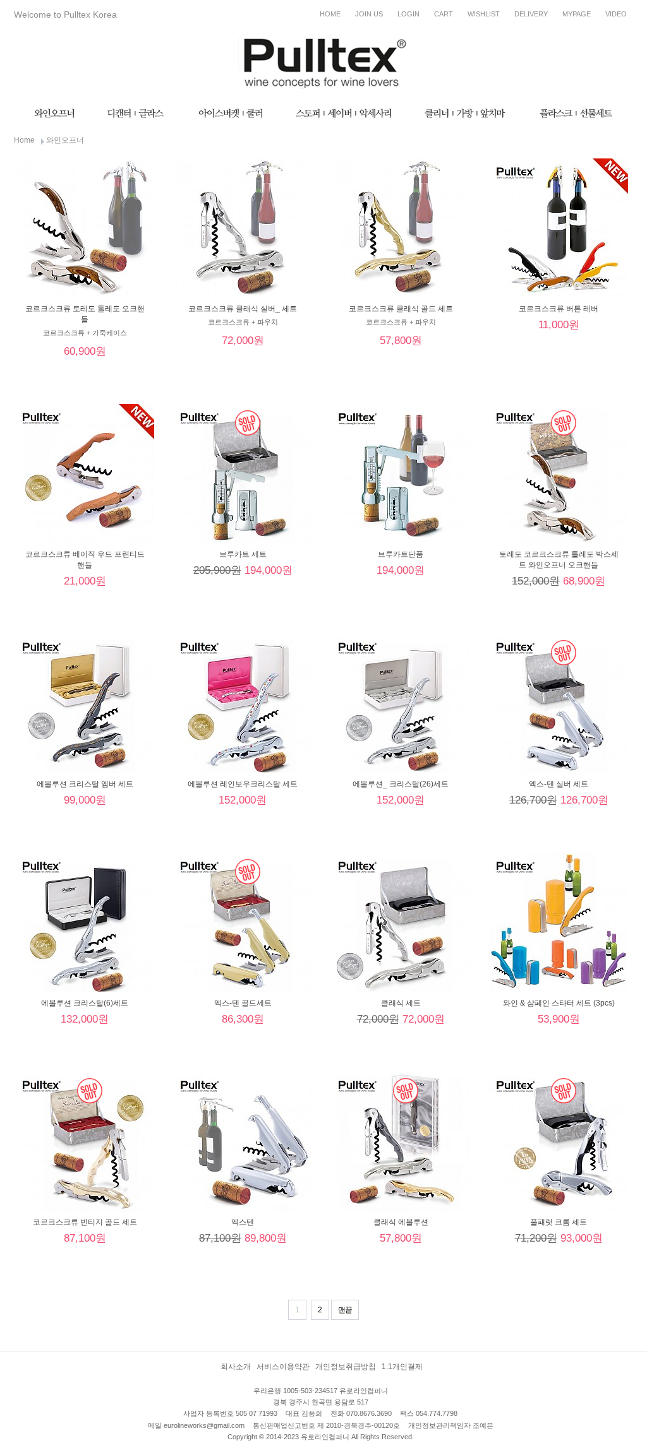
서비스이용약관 (283, 1366)
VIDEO (616, 14)
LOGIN (408, 14)
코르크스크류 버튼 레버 (558, 308)
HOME (330, 14)
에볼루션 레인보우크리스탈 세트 (243, 784)
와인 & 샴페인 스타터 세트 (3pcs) (559, 1003)
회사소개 (236, 1366)
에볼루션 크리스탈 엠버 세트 (85, 784)
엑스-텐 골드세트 (243, 1003)
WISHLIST (484, 14)
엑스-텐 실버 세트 (558, 784)
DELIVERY (531, 14)
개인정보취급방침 (345, 1366)
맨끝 (345, 1309)
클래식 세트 (401, 1003)
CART (443, 14)
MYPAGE (576, 14)
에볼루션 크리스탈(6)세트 (84, 1003)
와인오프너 (65, 140)
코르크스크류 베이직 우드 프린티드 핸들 (85, 559)
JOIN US (369, 14)
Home (24, 140)
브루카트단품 (400, 554)
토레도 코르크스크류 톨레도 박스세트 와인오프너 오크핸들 (559, 559)
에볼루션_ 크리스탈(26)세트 (401, 784)
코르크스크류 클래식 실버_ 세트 (242, 308)
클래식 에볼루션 (400, 1222)
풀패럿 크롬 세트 (558, 1222)
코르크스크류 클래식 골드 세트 (401, 308)
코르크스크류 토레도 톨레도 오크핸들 (85, 314)
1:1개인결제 (402, 1366)
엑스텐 (242, 1222)
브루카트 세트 (243, 554)
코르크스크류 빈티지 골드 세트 (85, 1222)
